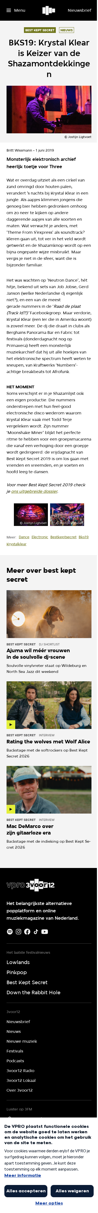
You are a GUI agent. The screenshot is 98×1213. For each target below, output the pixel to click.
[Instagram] (18, 931)
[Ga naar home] (49, 10)
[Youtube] (44, 931)
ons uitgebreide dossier (34, 491)
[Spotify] (10, 931)
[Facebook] (27, 931)
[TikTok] (36, 931)
